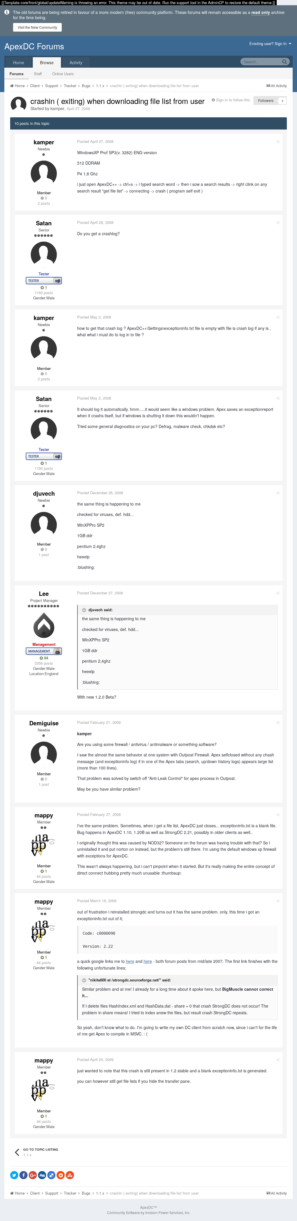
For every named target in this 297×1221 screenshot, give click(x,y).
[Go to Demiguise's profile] (44, 755)
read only (260, 12)
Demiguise (44, 723)
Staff (38, 73)
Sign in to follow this (233, 100)
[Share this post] (277, 141)
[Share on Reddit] (61, 1175)
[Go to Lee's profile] (44, 625)
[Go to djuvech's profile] (44, 525)
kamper (57, 108)
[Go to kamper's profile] (18, 104)
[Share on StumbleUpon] (70, 1175)
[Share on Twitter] (14, 1175)
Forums (16, 73)
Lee (44, 593)
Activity (76, 62)
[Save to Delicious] (51, 1175)
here (130, 961)
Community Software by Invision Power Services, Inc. (148, 1212)
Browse (47, 62)
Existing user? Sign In (269, 43)
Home (18, 62)
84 (45, 658)
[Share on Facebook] (23, 1175)
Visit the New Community (37, 27)
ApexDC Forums (34, 46)
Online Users (63, 73)
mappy (44, 815)
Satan (44, 223)
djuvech (44, 493)
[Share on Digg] (42, 1175)
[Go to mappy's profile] (44, 847)
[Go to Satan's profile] (44, 255)
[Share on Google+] (33, 1175)
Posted (95, 141)
